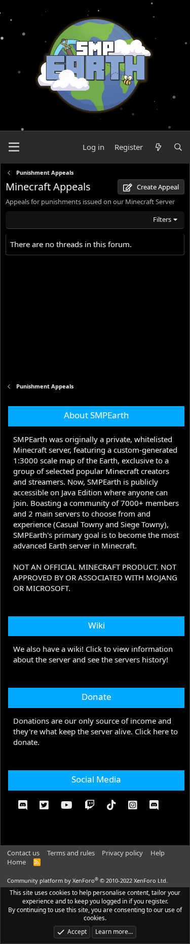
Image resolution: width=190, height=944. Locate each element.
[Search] (178, 147)
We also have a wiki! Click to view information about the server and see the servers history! (93, 654)
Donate (96, 696)
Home (16, 862)
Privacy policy (122, 852)
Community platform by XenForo (87, 880)
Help (157, 852)
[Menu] (14, 147)
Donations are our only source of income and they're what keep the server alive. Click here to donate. (95, 731)
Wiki (96, 625)
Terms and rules (71, 852)
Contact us (23, 852)
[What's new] (158, 147)
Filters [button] (162, 219)
